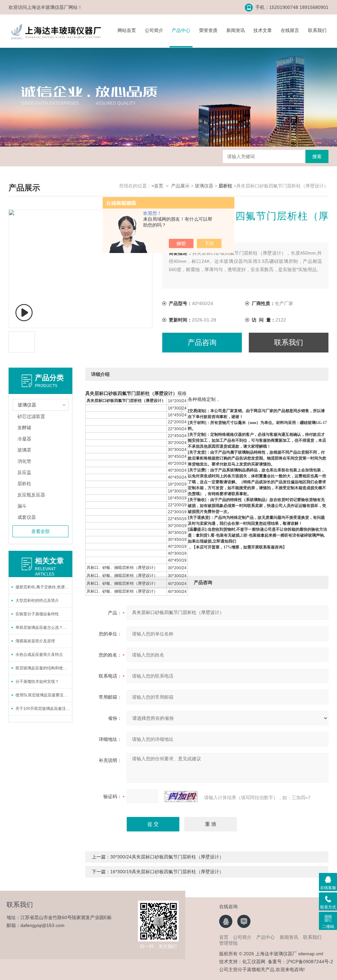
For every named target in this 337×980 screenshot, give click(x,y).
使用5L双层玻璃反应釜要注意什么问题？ (43, 695)
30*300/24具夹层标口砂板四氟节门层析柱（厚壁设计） (167, 856)
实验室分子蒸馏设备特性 (37, 614)
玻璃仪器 (204, 185)
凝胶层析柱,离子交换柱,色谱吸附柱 (43, 587)
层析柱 (24, 483)
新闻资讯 (235, 30)
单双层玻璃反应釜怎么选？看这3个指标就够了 (43, 627)
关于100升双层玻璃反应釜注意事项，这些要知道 (43, 708)
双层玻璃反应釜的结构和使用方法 (43, 668)
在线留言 (290, 30)
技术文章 (262, 30)
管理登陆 (228, 943)
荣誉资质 (208, 30)
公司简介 (154, 30)
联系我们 (317, 30)
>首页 (157, 185)
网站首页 (126, 30)
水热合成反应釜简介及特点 (39, 654)
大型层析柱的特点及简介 (37, 600)
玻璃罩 (24, 450)
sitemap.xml (310, 953)
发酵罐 (24, 427)
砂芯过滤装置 (31, 416)
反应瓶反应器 (31, 494)
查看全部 (40, 531)
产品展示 (180, 185)
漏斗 (22, 506)
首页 (223, 937)
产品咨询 (202, 342)
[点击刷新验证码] (181, 796)
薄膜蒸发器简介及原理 (35, 641)
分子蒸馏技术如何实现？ (37, 681)
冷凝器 (24, 438)
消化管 (24, 461)
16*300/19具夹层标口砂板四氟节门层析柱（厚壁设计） (167, 871)
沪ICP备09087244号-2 (309, 961)
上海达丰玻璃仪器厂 (47, 7)
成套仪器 (26, 517)
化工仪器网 (253, 961)
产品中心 (181, 30)
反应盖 (24, 472)
